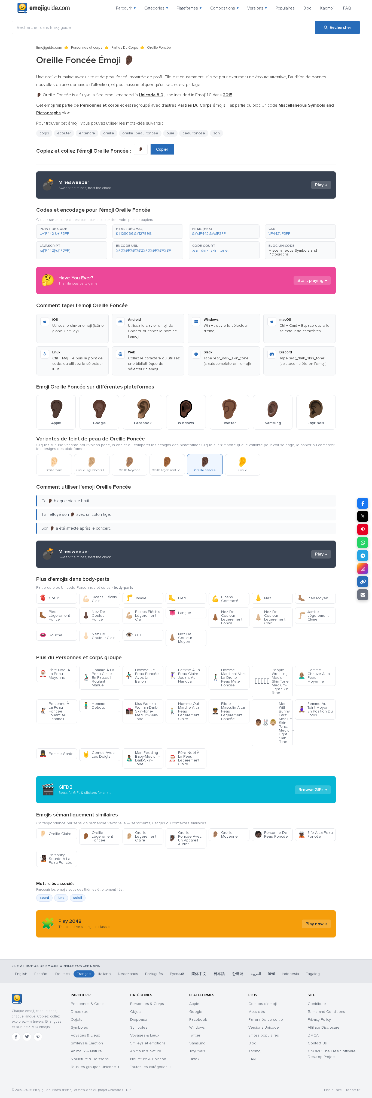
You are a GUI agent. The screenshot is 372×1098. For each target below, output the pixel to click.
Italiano (104, 973)
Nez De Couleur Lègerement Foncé (227, 617)
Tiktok (194, 1059)
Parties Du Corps (124, 47)
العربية (256, 973)
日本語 (219, 973)
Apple (194, 1003)
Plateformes (189, 8)
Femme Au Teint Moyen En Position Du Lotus (315, 709)
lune (61, 898)
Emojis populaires (263, 1035)
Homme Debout (93, 705)
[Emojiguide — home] (43, 8)
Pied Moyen (313, 598)
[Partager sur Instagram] (362, 568)
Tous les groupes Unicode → (95, 1067)
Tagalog (313, 973)
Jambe (136, 598)
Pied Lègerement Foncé (54, 615)
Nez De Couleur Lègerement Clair (270, 617)
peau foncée (193, 133)
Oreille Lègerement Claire (141, 836)
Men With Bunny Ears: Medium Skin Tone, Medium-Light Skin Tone (273, 722)
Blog (307, 8)
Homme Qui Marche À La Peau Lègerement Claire (184, 711)
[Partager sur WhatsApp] (362, 542)
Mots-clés (256, 1011)
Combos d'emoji (262, 1003)
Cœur (49, 598)
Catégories (156, 8)
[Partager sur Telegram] (362, 555)
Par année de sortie (265, 1019)
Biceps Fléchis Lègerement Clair (143, 615)
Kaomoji (327, 8)
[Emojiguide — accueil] (17, 999)
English (21, 973)
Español (41, 973)
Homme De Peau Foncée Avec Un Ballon (142, 676)
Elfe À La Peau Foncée (315, 834)
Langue (180, 612)
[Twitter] (27, 1036)
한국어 (237, 973)
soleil (77, 898)
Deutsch (62, 973)
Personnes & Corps (88, 1003)
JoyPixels (197, 1051)
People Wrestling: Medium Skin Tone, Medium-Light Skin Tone (272, 681)
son (216, 133)
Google (195, 1011)
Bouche (50, 635)
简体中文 (198, 973)
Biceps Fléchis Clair (99, 599)
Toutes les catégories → (150, 1067)
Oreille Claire (55, 833)
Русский (177, 973)
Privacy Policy (319, 1019)
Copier (162, 149)
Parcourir (126, 8)
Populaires (285, 8)
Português (154, 973)
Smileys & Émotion (87, 1043)
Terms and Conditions (326, 1011)
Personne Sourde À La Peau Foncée (55, 859)
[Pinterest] (37, 1036)
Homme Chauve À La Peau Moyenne (314, 676)
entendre (87, 133)
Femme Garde (56, 753)
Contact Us (317, 1043)
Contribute (317, 1003)
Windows (197, 1027)
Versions (257, 8)
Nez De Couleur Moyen (180, 638)
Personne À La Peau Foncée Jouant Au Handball (54, 711)
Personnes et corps (86, 47)
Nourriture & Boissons (90, 1059)
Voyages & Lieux (85, 1035)
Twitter (194, 1035)
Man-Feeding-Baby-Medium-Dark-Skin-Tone (143, 758)
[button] (71, 231)
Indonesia (290, 973)
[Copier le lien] (362, 581)
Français (84, 973)
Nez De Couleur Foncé (94, 615)
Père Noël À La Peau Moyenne (54, 674)
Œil (133, 635)
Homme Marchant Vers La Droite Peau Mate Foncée (229, 677)
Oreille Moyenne (225, 834)
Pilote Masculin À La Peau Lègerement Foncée (228, 711)
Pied (177, 598)
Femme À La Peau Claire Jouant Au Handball (184, 676)
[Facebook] (16, 1036)
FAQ (347, 8)
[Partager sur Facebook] (362, 503)
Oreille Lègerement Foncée (97, 836)
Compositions (224, 8)
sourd (44, 898)
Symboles (79, 1027)
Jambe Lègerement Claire (313, 615)
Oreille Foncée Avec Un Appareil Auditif (185, 838)
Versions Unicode (263, 1027)
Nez (263, 598)
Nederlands (128, 973)
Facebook (198, 1019)
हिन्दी (271, 973)
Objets (76, 1019)
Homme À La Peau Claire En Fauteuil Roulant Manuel (98, 677)
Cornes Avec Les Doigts (98, 754)
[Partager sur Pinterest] (362, 529)
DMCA (313, 1035)
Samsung (197, 1043)
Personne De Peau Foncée (271, 834)
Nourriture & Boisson (148, 1059)
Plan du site (333, 1090)
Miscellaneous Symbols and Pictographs (293, 252)
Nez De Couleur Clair (98, 636)
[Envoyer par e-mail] (362, 594)
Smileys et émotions (148, 1043)
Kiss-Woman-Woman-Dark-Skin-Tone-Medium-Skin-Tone (142, 711)
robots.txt (353, 1090)
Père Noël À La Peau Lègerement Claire (184, 758)
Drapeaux (79, 1011)
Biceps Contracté (225, 599)
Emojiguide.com (49, 47)
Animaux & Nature (86, 1051)
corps (44, 133)
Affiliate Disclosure (324, 1027)
